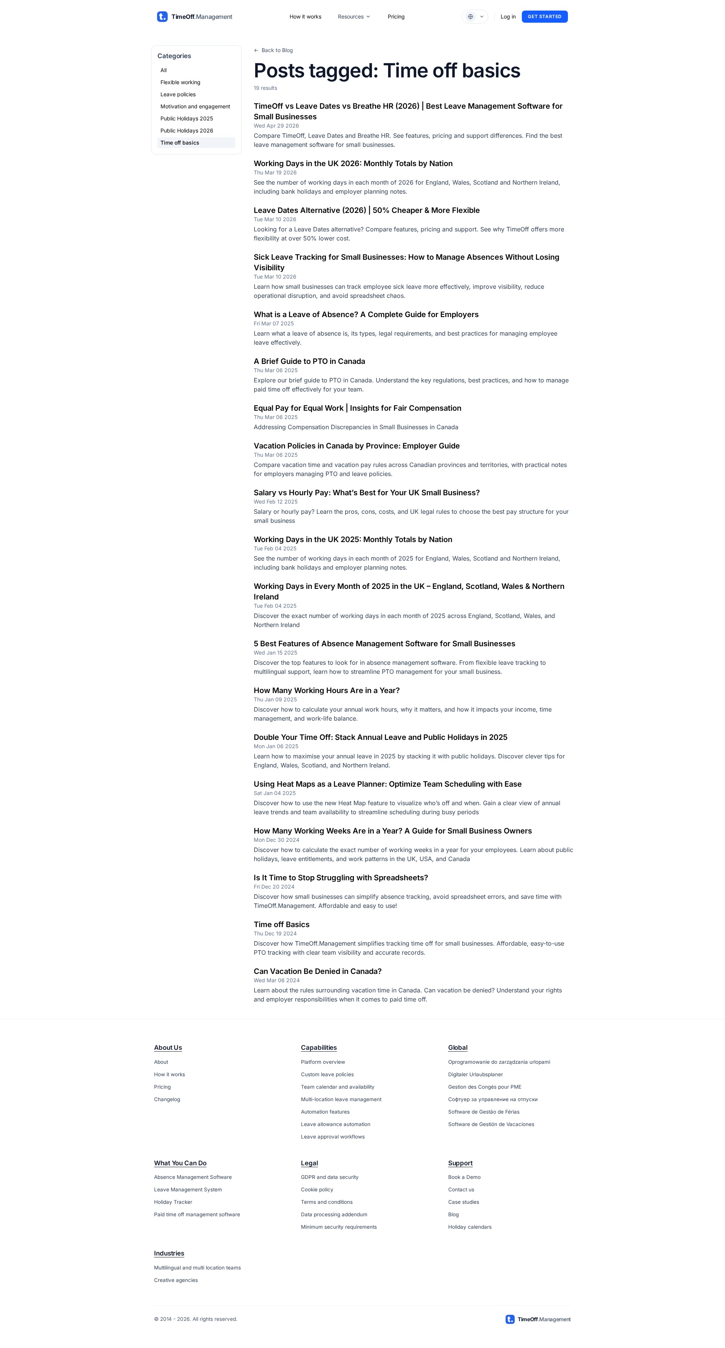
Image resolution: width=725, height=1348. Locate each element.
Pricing (396, 16)
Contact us (461, 1189)
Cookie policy (317, 1189)
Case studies (463, 1202)
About (161, 1062)
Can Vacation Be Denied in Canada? (318, 971)
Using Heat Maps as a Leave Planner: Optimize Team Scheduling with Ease (388, 784)
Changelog (167, 1099)
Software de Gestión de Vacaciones (491, 1124)
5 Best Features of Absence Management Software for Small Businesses (384, 643)
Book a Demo (464, 1177)
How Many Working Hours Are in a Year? (327, 690)
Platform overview (323, 1062)
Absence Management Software (193, 1177)
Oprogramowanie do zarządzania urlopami (499, 1062)
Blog (453, 1214)
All (163, 70)
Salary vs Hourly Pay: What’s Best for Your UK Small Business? (367, 492)
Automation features (325, 1112)
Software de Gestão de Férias (484, 1112)
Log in (508, 16)
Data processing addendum (334, 1214)
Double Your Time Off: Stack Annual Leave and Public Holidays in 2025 (381, 737)
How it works (305, 16)
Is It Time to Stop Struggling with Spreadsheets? (341, 877)
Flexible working (180, 82)
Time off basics (179, 142)
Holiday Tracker (173, 1202)
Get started (545, 16)
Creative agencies (176, 1280)
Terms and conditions (327, 1202)
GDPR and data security (330, 1177)
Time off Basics (282, 924)
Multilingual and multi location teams (197, 1268)
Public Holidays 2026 (186, 130)
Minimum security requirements (339, 1227)
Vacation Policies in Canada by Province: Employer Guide (357, 445)
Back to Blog (273, 50)
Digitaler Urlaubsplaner (475, 1074)
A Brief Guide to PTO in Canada (309, 361)
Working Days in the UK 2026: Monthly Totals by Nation (353, 163)
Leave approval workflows (333, 1137)
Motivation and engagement (195, 106)
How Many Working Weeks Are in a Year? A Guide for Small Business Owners (393, 830)
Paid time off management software (197, 1214)
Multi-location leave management (341, 1099)
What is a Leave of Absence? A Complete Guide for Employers (366, 314)
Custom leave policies (327, 1074)
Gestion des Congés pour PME (484, 1087)
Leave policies (178, 94)
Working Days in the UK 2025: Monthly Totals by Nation (353, 539)
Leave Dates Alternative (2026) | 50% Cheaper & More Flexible (367, 210)
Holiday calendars (470, 1227)
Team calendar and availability (338, 1087)
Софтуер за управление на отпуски (493, 1099)
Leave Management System (188, 1189)
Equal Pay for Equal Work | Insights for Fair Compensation (357, 408)
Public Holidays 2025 (186, 118)
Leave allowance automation (335, 1124)
